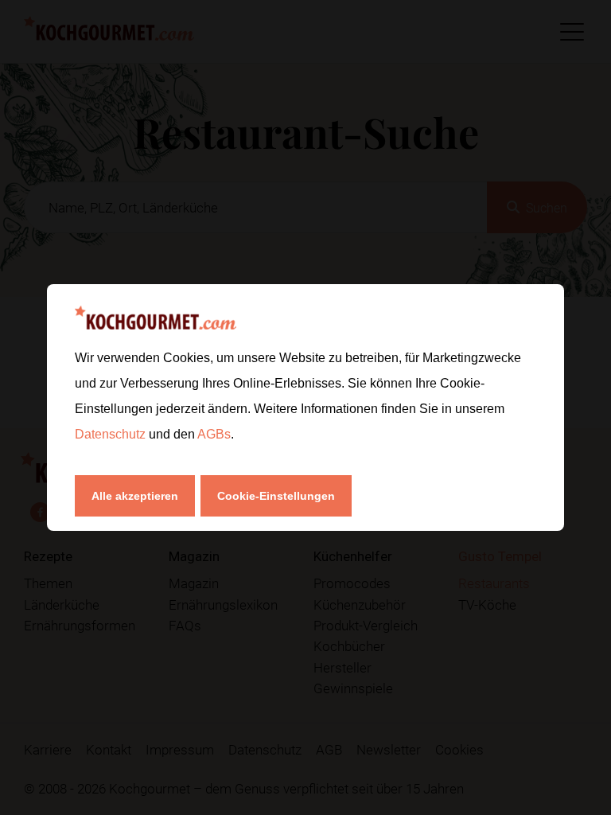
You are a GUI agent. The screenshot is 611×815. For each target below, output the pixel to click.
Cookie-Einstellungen (276, 495)
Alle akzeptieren (134, 495)
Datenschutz (112, 434)
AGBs (214, 434)
